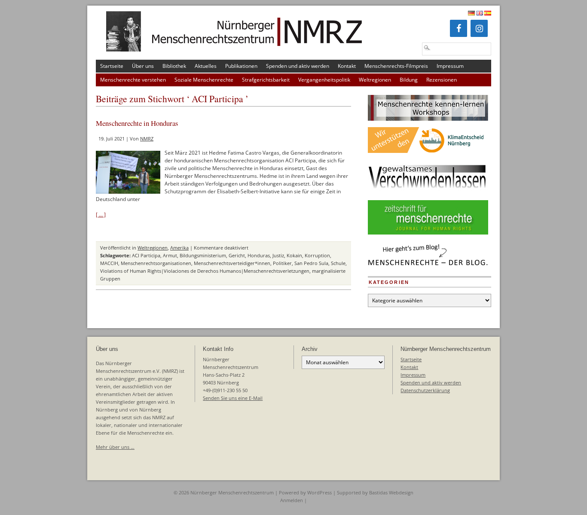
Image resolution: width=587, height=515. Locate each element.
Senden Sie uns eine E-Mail (233, 398)
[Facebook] (458, 28)
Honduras (259, 255)
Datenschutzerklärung (425, 390)
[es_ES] (487, 13)
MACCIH (109, 263)
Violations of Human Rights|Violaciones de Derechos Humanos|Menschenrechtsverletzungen (204, 271)
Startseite (111, 66)
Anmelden (291, 500)
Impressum (450, 66)
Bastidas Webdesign (391, 492)
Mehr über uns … (115, 447)
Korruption (317, 255)
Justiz (278, 255)
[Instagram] (479, 28)
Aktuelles (206, 66)
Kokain (294, 255)
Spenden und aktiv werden (297, 66)
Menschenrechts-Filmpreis (396, 66)
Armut (170, 255)
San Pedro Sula (311, 263)
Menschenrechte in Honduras (137, 123)
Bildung (409, 79)
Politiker (282, 263)
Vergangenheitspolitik (324, 79)
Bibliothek (174, 66)
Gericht (237, 255)
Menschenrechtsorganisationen (156, 263)
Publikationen (241, 66)
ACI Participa (146, 255)
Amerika (179, 247)
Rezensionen (441, 79)
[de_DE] (471, 13)
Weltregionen (375, 79)
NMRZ (146, 138)
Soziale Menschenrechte (203, 79)
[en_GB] (479, 13)
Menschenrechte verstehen (133, 79)
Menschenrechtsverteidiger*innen (232, 263)
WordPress (319, 492)
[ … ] (101, 214)
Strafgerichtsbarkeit (266, 79)
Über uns (143, 66)
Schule (338, 263)
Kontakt (347, 66)
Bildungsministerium (203, 255)
